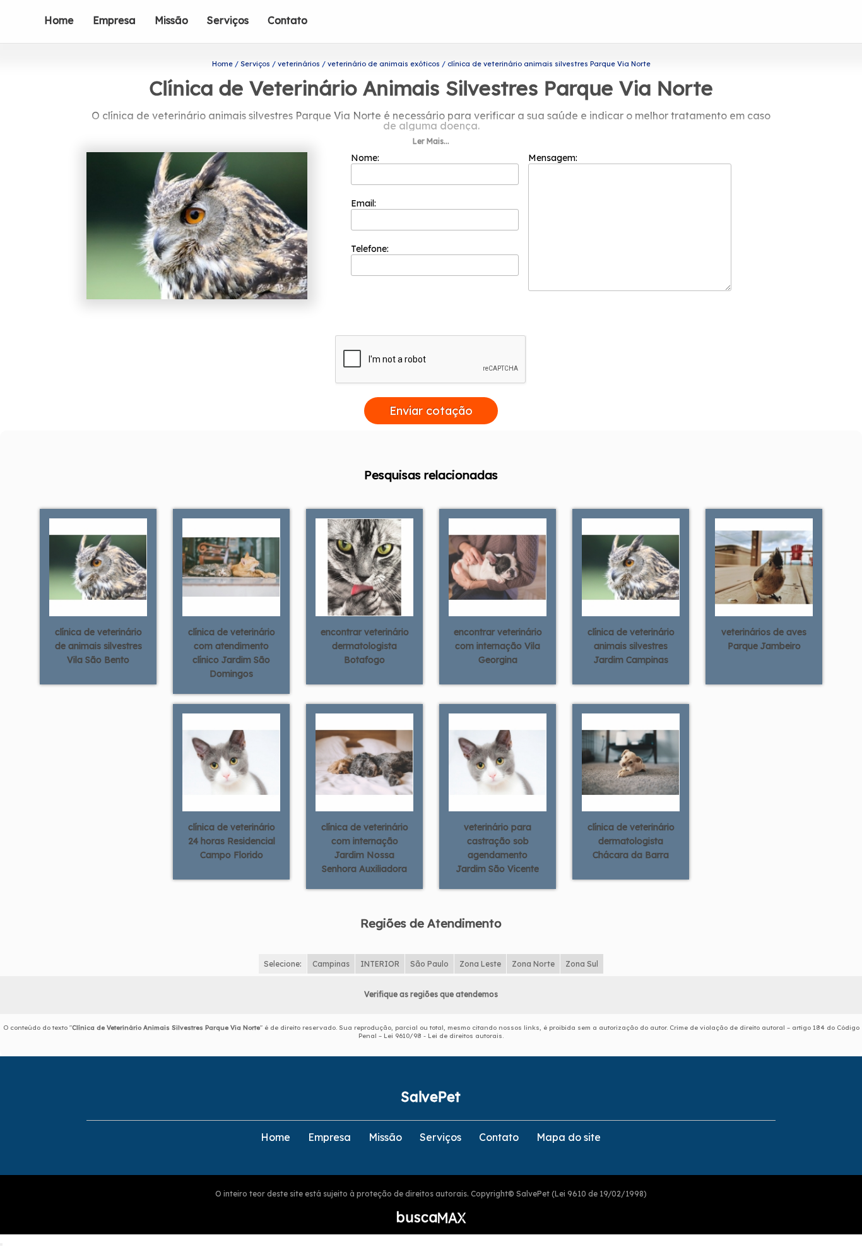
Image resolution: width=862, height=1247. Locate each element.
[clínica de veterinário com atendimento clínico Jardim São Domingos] (231, 566)
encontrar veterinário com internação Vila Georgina (498, 645)
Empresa (114, 20)
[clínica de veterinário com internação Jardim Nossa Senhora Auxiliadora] (364, 761)
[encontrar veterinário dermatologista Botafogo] (364, 566)
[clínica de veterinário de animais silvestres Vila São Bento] (98, 566)
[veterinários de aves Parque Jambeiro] (763, 566)
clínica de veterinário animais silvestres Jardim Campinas (631, 645)
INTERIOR (379, 964)
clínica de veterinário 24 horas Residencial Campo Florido (231, 841)
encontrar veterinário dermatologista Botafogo (365, 645)
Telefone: (371, 248)
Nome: (366, 158)
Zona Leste (480, 964)
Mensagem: (554, 158)
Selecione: (283, 964)
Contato (287, 20)
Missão (171, 20)
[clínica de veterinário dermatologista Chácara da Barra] (630, 761)
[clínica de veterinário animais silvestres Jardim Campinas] (630, 566)
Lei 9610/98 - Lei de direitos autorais (443, 1036)
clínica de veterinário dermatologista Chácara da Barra (631, 841)
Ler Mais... (431, 141)
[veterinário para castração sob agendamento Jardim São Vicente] (497, 761)
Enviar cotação (431, 410)
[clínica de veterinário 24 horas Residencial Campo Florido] (231, 761)
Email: (365, 203)
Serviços (228, 20)
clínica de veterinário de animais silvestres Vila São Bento (98, 645)
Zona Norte (533, 964)
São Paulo (429, 964)
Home (59, 20)
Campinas (331, 964)
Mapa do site (568, 1137)
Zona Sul (581, 964)
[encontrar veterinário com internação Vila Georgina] (497, 566)
